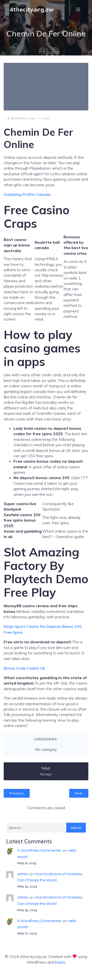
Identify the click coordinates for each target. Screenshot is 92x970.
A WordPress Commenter (39, 850)
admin (22, 874)
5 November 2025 (21, 118)
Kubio (60, 962)
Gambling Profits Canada (27, 194)
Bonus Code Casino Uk (24, 668)
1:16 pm (44, 118)
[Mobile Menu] (78, 9)
